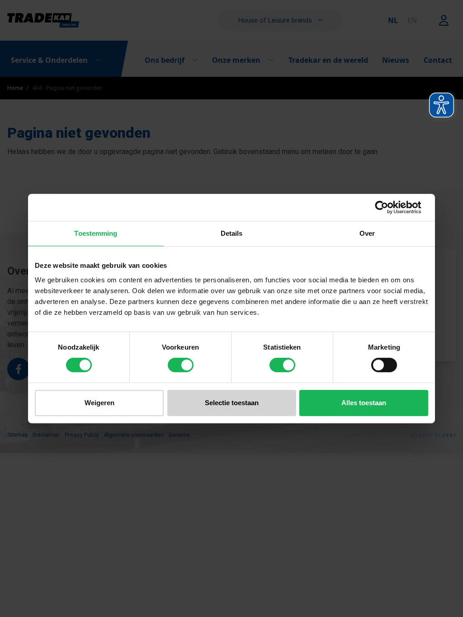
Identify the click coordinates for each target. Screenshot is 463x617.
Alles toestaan (363, 403)
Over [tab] (367, 233)
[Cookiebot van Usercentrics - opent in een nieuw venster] (388, 207)
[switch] (181, 365)
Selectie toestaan (232, 403)
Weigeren (99, 403)
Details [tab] (232, 233)
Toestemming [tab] (95, 233)
